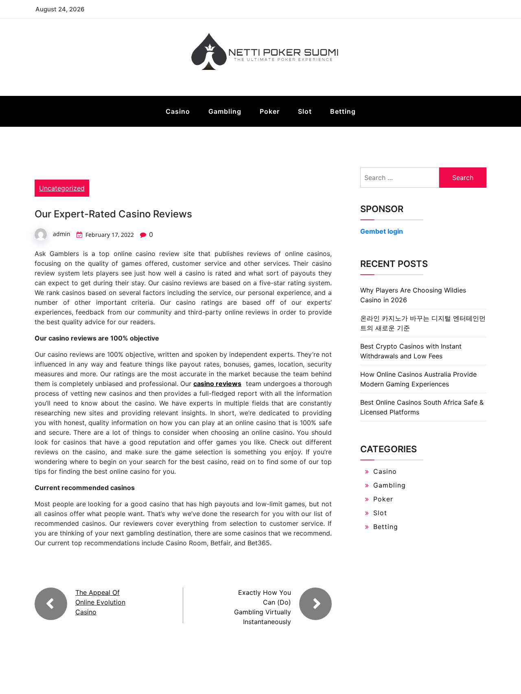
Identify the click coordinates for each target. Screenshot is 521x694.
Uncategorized (62, 188)
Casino (178, 111)
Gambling (224, 111)
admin (61, 234)
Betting (343, 111)
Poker (270, 111)
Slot (305, 111)
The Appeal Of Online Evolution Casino (100, 602)
